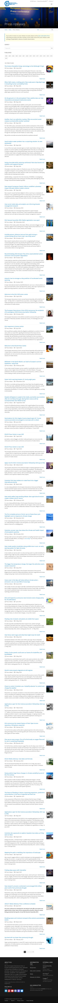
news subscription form (44, 35)
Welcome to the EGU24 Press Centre (15, 346)
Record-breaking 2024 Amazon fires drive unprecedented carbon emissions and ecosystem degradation (24, 254)
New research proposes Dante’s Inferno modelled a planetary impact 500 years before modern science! (23, 187)
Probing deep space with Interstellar (15, 870)
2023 (17, 56)
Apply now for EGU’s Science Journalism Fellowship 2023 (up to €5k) (25, 463)
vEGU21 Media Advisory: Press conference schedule (20, 904)
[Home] (11, 3)
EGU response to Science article (14, 326)
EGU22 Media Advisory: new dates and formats (18, 759)
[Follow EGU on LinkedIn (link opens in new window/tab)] (6, 991)
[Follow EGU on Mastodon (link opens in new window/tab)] (18, 991)
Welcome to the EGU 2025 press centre (16, 294)
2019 (30, 56)
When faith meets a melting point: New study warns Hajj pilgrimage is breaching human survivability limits (25, 83)
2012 (6, 58)
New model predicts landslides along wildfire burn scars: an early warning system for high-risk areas (24, 547)
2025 (10, 56)
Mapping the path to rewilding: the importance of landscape (22, 852)
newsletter (43, 988)
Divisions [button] (51, 1)
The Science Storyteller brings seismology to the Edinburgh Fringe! (24, 66)
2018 (34, 56)
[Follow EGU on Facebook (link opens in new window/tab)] (15, 991)
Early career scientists (35, 971)
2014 (48, 56)
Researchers (33, 967)
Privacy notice (20, 1000)
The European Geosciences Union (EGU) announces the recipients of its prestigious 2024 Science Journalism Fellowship (24, 311)
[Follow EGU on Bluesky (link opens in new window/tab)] (22, 991)
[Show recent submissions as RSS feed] (38, 29)
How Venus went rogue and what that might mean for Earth (22, 635)
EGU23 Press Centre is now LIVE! (14, 434)
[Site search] (52, 30)
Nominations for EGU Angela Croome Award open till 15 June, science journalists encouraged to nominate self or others (23, 419)
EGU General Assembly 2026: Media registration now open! (22, 220)
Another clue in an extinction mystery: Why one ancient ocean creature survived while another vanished (23, 120)
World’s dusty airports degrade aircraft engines (19, 670)
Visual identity (29, 1000)
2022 (20, 56)
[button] (51, 48)
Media (31, 974)
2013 (51, 56)
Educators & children (35, 977)
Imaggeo (45, 978)
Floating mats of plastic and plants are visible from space (22, 619)
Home (6, 29)
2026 (6, 56)
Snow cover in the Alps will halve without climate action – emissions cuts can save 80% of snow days (22, 581)
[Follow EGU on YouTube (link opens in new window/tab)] (12, 991)
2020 (27, 56)
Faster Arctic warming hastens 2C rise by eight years (20, 379)
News (10, 29)
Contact (6, 1000)
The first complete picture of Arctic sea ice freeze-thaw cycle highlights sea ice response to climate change (22, 515)
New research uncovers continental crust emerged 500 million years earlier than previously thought (23, 887)
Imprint (12, 1000)
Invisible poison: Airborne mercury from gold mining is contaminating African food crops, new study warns (21, 235)
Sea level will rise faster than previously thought (19, 937)
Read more (42, 78)
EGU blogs (45, 973)
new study (27, 538)
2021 (24, 56)
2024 (13, 56)
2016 (41, 56)
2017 (37, 56)
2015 (44, 56)
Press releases (16, 29)
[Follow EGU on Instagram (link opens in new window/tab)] (9, 991)
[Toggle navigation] (51, 4)
